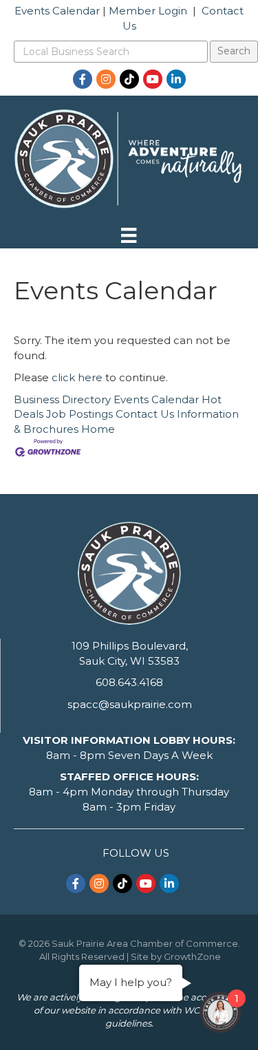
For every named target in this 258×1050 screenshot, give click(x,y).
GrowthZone (192, 956)
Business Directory (62, 399)
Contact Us (145, 413)
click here (77, 377)
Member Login (148, 10)
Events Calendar (57, 10)
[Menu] (128, 235)
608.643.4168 (129, 682)
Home (98, 429)
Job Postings (79, 413)
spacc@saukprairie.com (129, 704)
